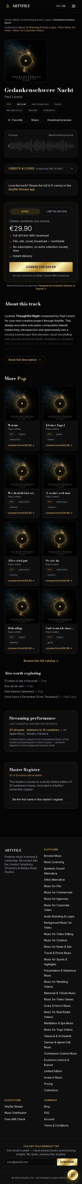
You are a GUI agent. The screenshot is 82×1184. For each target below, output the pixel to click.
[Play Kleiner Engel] (60, 403)
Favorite (15, 120)
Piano (58, 104)
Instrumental (40, 104)
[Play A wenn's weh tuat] (60, 471)
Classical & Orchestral (57, 1036)
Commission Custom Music (60, 1053)
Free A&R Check (15, 1119)
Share (35, 120)
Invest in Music (53, 1077)
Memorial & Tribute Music (60, 993)
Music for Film (52, 886)
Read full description (23, 359)
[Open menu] (73, 6)
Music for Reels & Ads (58, 946)
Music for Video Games (58, 999)
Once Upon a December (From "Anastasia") (40, 696)
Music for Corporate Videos (28, 30)
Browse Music (53, 855)
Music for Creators (55, 940)
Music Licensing (54, 862)
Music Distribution (16, 1112)
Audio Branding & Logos (59, 916)
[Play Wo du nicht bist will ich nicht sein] (22, 471)
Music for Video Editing (58, 934)
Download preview (59, 120)
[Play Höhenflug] (22, 606)
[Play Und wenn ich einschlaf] (60, 606)
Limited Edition (57, 211)
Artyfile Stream (14, 1106)
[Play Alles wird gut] (22, 539)
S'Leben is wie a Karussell (26, 680)
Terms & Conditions (56, 1125)
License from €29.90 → (21, 445)
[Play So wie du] (60, 539)
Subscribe (67, 1162)
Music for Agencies (56, 898)
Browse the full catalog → (41, 660)
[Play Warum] (22, 403)
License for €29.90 (41, 266)
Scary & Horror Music (57, 1005)
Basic (25, 211)
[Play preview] (26, 61)
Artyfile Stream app (22, 189)
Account (49, 1119)
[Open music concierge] (73, 1175)
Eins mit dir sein (19, 686)
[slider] (41, 145)
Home (8, 19)
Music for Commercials (58, 892)
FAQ (46, 1112)
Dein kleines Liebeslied (24, 691)
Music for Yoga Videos (58, 1029)
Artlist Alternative (54, 879)
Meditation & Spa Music (58, 1023)
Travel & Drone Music (57, 953)
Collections (51, 1090)
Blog (47, 1106)
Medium (21, 104)
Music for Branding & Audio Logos (32, 19)
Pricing (48, 1083)
